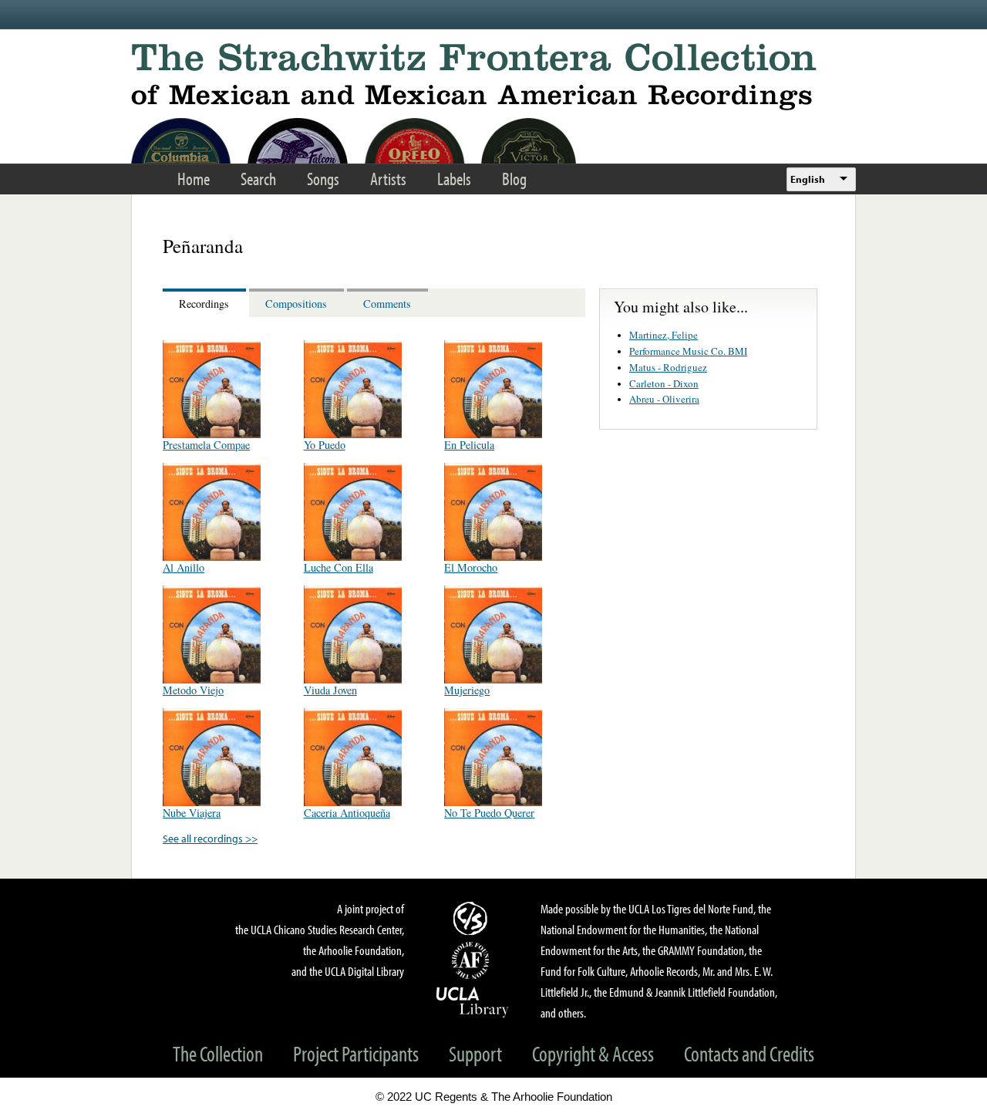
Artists (388, 178)
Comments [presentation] (387, 303)
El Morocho (470, 567)
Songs (323, 178)
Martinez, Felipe (663, 335)
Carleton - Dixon (664, 383)
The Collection (218, 1053)
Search (258, 178)
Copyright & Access (593, 1053)
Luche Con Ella (338, 567)
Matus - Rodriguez (668, 367)
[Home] (493, 76)
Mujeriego (467, 690)
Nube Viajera (192, 812)
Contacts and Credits (749, 1053)
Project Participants (356, 1053)
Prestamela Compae (206, 444)
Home (193, 178)
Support (475, 1053)
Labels (454, 178)
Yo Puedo (324, 444)
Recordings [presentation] (204, 303)
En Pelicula (469, 444)
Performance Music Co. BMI (688, 351)
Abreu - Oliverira (664, 399)
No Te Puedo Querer (489, 812)
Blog (514, 178)
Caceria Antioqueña (347, 812)
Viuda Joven (330, 690)
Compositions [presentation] (296, 303)
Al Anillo (183, 567)
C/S (472, 918)
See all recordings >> (210, 838)
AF (472, 960)
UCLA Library (472, 1001)
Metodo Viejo (193, 690)
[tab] (206, 303)
